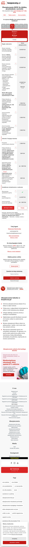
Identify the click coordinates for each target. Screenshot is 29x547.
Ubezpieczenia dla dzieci (14, 424)
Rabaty (21, 289)
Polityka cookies (14, 407)
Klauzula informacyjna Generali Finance (14, 406)
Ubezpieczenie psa (14, 437)
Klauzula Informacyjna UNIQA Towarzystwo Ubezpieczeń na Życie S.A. (14, 415)
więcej (3, 183)
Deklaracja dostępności (14, 456)
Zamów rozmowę (14, 278)
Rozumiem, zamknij (14, 542)
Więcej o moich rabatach (13, 251)
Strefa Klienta (14, 438)
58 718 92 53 (14, 469)
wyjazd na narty (6, 517)
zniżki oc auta (6, 513)
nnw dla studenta (7, 490)
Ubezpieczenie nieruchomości (14, 435)
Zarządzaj (14, 538)
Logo (14, 446)
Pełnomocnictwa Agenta (14, 417)
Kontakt (14, 393)
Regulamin (14, 394)
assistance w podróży (8, 494)
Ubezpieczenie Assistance (14, 433)
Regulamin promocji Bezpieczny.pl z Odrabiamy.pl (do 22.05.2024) (14, 402)
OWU (4, 15)
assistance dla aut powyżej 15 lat (11, 521)
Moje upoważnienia (14, 235)
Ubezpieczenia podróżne (14, 429)
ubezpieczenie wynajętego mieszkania (12, 505)
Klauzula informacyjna (14, 280)
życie (15, 490)
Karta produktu (22, 15)
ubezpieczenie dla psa (8, 497)
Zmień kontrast (14, 458)
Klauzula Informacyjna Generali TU (14, 409)
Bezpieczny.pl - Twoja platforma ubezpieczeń (10, 3)
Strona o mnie (14, 237)
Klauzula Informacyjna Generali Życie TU (14, 410)
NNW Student (14, 427)
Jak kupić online (8, 208)
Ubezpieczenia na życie (14, 432)
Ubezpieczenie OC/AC (14, 430)
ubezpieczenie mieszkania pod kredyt (12, 501)
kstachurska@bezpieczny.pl (14, 233)
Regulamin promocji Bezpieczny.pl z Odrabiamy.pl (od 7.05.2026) (14, 397)
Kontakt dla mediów (14, 448)
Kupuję (14, 39)
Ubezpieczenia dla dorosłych (14, 426)
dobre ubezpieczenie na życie (10, 509)
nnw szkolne (5, 482)
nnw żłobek (15, 482)
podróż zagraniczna (17, 513)
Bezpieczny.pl (14, 391)
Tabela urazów (12, 15)
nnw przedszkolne (7, 486)
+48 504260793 (14, 231)
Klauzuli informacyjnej (17, 534)
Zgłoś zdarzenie (14, 440)
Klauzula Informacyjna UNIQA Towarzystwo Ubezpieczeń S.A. (14, 413)
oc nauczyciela (18, 486)
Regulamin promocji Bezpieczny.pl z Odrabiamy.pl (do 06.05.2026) (14, 399)
